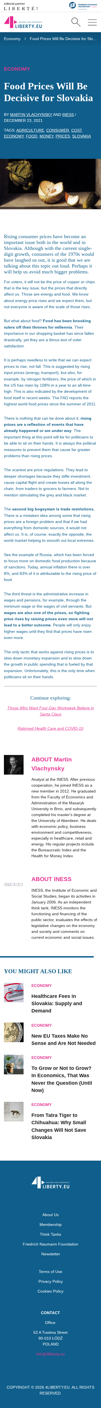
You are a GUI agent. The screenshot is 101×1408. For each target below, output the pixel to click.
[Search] (75, 22)
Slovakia (81, 136)
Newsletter (50, 1254)
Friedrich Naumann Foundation (50, 1244)
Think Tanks (50, 1234)
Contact (50, 1313)
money (46, 136)
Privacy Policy (50, 1281)
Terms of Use (50, 1271)
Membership (51, 1224)
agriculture (30, 130)
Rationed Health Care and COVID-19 (50, 728)
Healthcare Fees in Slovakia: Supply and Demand (56, 1003)
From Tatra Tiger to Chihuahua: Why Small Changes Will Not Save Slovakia (58, 1126)
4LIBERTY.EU (57, 1387)
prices (63, 136)
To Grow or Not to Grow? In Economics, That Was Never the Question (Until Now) (61, 1079)
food (31, 136)
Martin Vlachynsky (31, 114)
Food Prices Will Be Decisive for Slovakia (63, 38)
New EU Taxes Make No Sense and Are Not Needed (63, 1039)
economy (14, 136)
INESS (68, 114)
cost (76, 130)
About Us (50, 1214)
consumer (57, 130)
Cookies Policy (50, 1291)
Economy (12, 38)
